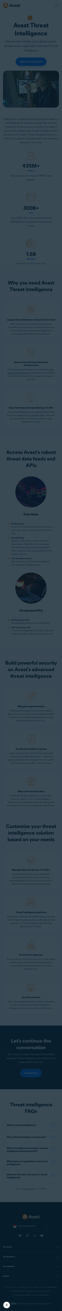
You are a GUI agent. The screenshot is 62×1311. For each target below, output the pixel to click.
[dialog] (31, 655)
